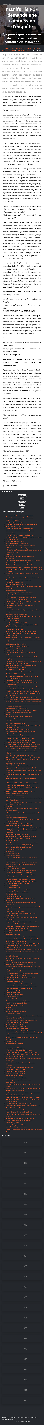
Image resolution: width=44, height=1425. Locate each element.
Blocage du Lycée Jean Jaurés (14, 994)
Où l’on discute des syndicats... (15, 1043)
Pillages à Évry (10, 554)
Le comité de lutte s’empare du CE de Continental (20, 864)
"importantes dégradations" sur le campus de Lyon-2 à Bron (24, 949)
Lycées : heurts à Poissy (13, 618)
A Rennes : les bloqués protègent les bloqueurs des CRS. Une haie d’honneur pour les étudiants (23, 662)
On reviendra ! (10, 851)
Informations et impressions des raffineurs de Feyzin (22, 843)
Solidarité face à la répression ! (15, 629)
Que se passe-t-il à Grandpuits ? (15, 670)
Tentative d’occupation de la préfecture (17, 892)
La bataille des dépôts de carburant (16, 599)
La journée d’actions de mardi (15, 796)
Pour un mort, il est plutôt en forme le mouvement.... (21, 870)
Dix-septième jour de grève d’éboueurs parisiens (21, 945)
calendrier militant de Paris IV (14, 896)
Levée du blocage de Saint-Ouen (16, 1125)
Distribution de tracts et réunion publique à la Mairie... (22, 973)
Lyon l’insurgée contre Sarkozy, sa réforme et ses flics (22, 633)
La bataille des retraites (23, 50)
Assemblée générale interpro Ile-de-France (19, 1112)
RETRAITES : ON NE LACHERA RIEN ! (16, 623)
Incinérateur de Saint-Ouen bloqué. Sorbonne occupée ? (23, 937)
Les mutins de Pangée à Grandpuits (16, 1127)
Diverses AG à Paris (12, 1009)
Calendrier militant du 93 (13, 956)
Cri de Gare (9, 1007)
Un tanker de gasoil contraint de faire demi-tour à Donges (23, 744)
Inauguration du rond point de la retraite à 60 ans (20, 875)
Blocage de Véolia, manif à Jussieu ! (16, 911)
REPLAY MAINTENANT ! (12, 885)
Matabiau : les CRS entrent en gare (16, 674)
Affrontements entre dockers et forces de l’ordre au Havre (23, 578)
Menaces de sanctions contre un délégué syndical (21, 962)
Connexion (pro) (7, 1420)
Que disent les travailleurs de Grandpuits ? (19, 717)
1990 (25, 1400)
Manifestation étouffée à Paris (15, 1005)
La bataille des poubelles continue (16, 1110)
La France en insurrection (13, 648)
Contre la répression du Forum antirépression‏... (20, 1118)
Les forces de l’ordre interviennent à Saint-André (21, 836)
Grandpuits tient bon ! (12, 552)
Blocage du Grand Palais (13, 992)
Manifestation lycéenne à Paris (15, 541)
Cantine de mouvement (13, 855)
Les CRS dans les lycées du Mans (16, 1069)
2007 (25, 1255)
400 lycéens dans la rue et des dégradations (19, 548)
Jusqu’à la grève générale (13, 866)
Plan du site (34, 1418)
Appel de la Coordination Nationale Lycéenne (19, 755)
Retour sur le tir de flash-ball (14, 582)
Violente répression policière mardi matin (18, 1080)
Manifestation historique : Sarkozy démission (19, 563)
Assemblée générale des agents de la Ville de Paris (21, 1020)
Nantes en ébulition (12, 539)
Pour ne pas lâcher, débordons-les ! (17, 877)
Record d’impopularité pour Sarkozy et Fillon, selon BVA (23, 601)
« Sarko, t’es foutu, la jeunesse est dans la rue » (20, 535)
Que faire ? (9, 714)
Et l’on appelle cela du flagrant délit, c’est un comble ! (21, 746)
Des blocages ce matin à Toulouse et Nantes (19, 988)
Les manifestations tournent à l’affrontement (19, 518)
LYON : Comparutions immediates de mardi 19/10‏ (21, 631)
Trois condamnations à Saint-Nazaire (17, 543)
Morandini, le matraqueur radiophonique (18, 1001)
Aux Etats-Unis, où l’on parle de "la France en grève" (21, 710)
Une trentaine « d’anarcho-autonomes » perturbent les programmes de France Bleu (22, 1055)
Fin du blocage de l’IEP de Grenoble (16, 941)
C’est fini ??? (9, 932)
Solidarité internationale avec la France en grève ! (21, 738)
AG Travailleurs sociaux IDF (14, 996)
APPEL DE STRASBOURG (13, 520)
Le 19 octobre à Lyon (12, 635)
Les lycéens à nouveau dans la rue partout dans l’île (21, 838)
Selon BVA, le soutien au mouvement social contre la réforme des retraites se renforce (22, 722)
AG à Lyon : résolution (12, 620)
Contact (13, 1418)
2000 (25, 1328)
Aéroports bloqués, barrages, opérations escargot (21, 597)
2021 (25, 1142)
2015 (25, 1173)
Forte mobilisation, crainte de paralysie (17, 584)
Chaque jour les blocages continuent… (17, 834)
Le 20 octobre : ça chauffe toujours (16, 644)
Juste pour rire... (10, 806)
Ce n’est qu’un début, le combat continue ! (18, 729)
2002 (25, 1307)
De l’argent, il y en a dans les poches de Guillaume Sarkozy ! (24, 828)
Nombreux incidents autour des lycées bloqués (20, 531)
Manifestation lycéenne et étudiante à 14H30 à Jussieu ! (23, 967)
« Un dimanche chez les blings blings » (17, 1029)
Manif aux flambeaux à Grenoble (15, 1073)
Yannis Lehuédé (6, 4)
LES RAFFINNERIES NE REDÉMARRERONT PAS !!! (20, 791)
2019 (25, 1163)
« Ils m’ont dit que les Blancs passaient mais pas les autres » (24, 749)
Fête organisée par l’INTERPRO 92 (16, 1026)
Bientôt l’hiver (10, 979)
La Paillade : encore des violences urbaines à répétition (22, 687)
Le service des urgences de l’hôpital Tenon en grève (22, 1031)
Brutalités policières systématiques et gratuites (20, 689)
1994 (25, 1369)
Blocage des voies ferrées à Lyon (16, 1071)
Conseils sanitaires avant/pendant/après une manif (21, 986)
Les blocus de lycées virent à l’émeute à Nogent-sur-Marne (24, 567)
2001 (25, 1317)
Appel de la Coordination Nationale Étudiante (19, 766)
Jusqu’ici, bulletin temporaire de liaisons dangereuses (22, 1052)
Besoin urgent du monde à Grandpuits (17, 646)
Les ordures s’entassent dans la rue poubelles (20, 672)
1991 (25, 1390)
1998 (25, 1348)
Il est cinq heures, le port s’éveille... (16, 1003)
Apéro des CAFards (11, 999)
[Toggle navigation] (40, 4)
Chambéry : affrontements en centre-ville (18, 580)
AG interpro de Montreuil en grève (16, 975)
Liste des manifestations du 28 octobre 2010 (19, 823)
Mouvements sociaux (8, 50)
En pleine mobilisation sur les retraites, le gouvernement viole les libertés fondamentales (23, 1094)
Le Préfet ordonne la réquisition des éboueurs (20, 734)
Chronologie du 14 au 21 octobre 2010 (17, 928)
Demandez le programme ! (14, 990)
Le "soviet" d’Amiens (12, 840)
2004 (25, 1286)
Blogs (6, 48)
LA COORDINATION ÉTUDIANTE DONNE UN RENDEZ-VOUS (23, 757)
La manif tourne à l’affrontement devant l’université (21, 697)
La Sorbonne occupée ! (13, 935)
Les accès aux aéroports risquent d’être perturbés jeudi (22, 943)
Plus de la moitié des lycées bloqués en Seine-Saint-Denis (24, 537)
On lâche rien (10, 900)
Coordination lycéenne (13, 1123)
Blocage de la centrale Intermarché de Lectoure (20, 898)
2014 (25, 1183)
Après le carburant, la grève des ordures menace (21, 732)
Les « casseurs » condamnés (14, 1076)
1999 (25, 1338)
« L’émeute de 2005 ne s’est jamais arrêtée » (19, 1050)
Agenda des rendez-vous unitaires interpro (19, 1120)
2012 (25, 1204)
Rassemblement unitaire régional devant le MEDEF (21, 881)
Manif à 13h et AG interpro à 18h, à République (20, 845)
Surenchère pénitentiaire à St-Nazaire (17, 883)
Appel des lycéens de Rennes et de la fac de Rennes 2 (22, 524)
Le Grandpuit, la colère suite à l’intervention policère (21, 665)
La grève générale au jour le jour (15, 764)
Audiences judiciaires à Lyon (14, 603)
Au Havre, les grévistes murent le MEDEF (18, 890)
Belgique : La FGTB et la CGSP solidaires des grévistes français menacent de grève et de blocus (22, 784)
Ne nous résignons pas (13, 888)
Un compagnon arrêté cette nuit (15, 1048)
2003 (25, 1297)
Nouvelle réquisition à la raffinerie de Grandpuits (20, 680)
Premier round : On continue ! (15, 849)
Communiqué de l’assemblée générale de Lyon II (20, 984)
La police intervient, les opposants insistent (19, 595)
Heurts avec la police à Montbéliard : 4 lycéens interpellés (23, 616)
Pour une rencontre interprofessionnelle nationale (21, 862)
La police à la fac (10, 1082)
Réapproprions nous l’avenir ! (15, 982)
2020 (25, 1152)
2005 (25, 1276)
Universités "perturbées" (13, 947)
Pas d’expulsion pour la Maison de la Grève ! (19, 1103)
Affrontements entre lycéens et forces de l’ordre (20, 546)
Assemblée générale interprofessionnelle (18, 740)
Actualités (36, 48)
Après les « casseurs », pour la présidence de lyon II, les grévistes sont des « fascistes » (23, 1089)
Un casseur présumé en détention (16, 1078)
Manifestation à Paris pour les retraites (17, 1022)
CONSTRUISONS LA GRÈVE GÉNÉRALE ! (17, 708)
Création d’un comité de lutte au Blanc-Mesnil (19, 964)
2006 (25, 1266)
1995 (25, 1359)
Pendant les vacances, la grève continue (18, 736)
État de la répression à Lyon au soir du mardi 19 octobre (23, 637)
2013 (25, 1193)
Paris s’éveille (27, 48)
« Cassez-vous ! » (11, 1046)
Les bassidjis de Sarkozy (13, 719)
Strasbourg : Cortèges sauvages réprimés (18, 712)
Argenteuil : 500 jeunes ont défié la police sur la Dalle (22, 625)
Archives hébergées (15, 48)
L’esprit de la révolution (13, 1041)
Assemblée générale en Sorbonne (16, 667)
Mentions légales (23, 1418)
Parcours (5, 1418)
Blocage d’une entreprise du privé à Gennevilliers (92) (22, 926)
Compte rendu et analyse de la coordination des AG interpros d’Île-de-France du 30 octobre (21, 923)
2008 (25, 1245)
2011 (25, 1214)
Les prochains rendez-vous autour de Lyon (19, 826)
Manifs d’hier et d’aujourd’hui (14, 627)
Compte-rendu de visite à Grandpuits (17, 793)
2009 (25, 1235)
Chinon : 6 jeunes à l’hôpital (14, 526)
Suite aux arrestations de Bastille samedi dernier (20, 742)
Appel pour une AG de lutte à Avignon (17, 817)
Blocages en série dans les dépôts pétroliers (19, 529)
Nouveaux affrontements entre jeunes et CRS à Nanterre (23, 561)
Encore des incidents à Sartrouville (16, 614)
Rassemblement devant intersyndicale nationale (20, 977)
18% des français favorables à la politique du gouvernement (24, 550)
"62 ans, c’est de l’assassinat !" (15, 522)
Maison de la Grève (11, 894)
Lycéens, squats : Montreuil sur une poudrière (19, 516)
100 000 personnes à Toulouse (15, 868)
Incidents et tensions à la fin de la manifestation (20, 879)
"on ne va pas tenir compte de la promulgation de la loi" (22, 939)
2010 (25, 1224)
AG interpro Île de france (13, 1014)
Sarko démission (11, 533)
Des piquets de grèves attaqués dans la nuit (19, 593)
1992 (25, 1379)
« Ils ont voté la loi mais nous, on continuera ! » (20, 873)
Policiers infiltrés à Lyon (13, 853)
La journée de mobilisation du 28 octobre (18, 847)
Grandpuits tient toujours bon (15, 650)
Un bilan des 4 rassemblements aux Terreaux (19, 930)
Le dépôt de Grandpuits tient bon (16, 590)
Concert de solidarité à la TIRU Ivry (16, 1024)
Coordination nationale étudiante (16, 1011)
